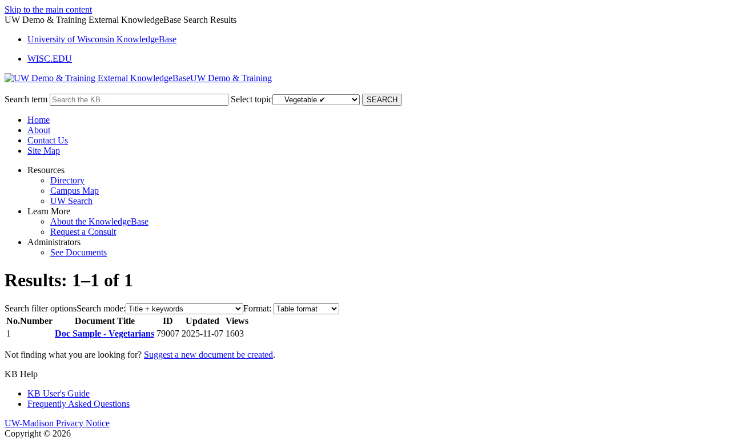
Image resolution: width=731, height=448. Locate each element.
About (38, 130)
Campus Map (74, 190)
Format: (257, 308)
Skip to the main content (48, 9)
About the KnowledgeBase (99, 221)
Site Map (43, 150)
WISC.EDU (49, 58)
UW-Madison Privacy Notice (57, 423)
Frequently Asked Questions (78, 404)
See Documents (78, 252)
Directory (67, 180)
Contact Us (47, 140)
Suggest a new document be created (208, 354)
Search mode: (101, 308)
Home (38, 120)
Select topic (251, 99)
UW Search (71, 201)
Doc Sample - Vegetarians (104, 333)
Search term (26, 99)
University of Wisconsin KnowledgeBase (101, 39)
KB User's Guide (58, 393)
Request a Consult (83, 232)
